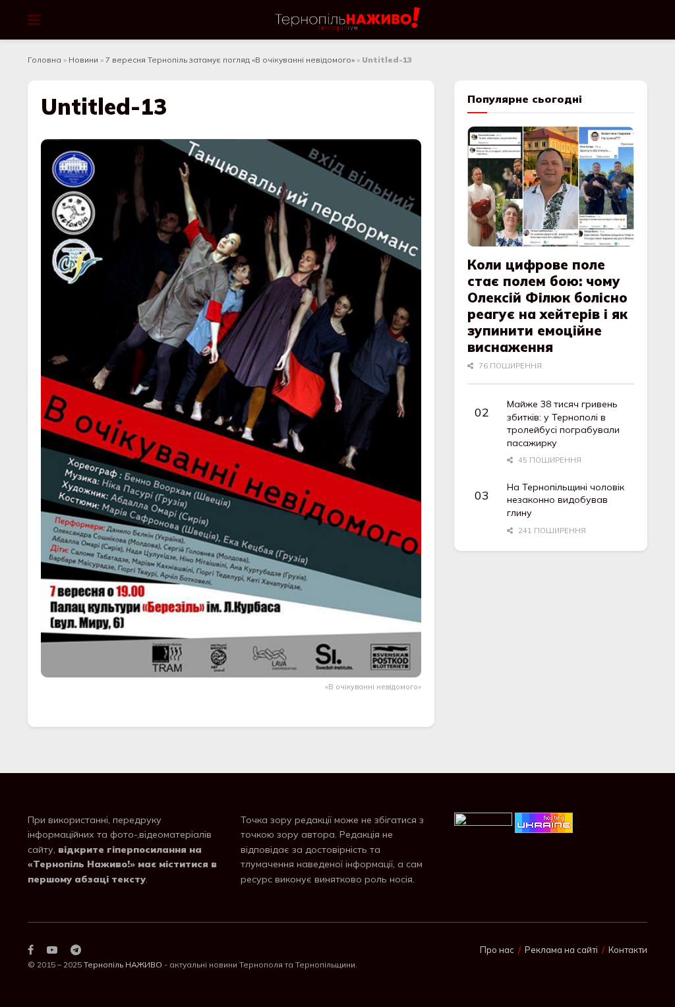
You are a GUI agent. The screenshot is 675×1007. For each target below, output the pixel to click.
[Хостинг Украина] (544, 822)
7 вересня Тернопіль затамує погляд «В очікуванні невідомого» (230, 60)
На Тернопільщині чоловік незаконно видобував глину (565, 500)
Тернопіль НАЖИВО (123, 964)
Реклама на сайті (561, 949)
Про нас (497, 949)
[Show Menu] (34, 20)
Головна (44, 60)
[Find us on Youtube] (52, 950)
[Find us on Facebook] (31, 950)
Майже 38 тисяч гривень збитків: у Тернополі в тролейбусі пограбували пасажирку (563, 423)
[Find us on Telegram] (76, 950)
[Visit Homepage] (348, 20)
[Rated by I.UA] (483, 822)
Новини (83, 60)
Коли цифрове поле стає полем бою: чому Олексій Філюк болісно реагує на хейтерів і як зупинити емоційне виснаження (547, 305)
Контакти (627, 949)
